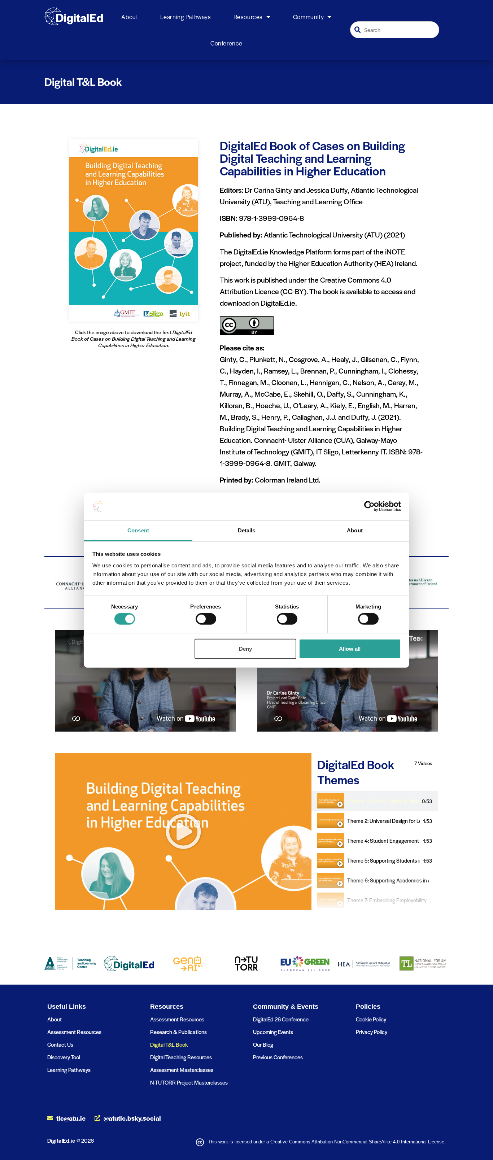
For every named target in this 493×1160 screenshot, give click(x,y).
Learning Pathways (185, 16)
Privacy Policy (371, 1031)
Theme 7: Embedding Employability (387, 900)
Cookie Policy (371, 1019)
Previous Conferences (278, 1057)
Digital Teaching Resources (181, 1057)
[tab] (374, 801)
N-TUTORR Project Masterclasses (189, 1082)
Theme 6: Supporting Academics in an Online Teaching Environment (388, 880)
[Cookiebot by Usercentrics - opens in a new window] (369, 506)
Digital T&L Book (169, 1044)
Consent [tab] (138, 530)
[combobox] (395, 29)
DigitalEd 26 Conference (281, 1019)
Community (308, 16)
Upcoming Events (273, 1031)
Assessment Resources (74, 1031)
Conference (226, 43)
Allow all (350, 648)
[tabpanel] (183, 831)
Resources (248, 16)
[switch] (206, 619)
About (129, 16)
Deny (245, 648)
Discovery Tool (63, 1057)
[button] (183, 832)
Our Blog (263, 1044)
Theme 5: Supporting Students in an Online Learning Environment (383, 860)
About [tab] (355, 530)
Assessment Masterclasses (181, 1069)
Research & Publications (178, 1031)
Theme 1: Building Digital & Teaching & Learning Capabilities (383, 800)
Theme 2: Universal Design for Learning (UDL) (383, 820)
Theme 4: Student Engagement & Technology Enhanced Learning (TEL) (383, 840)
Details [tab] (247, 530)
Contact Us (60, 1044)
